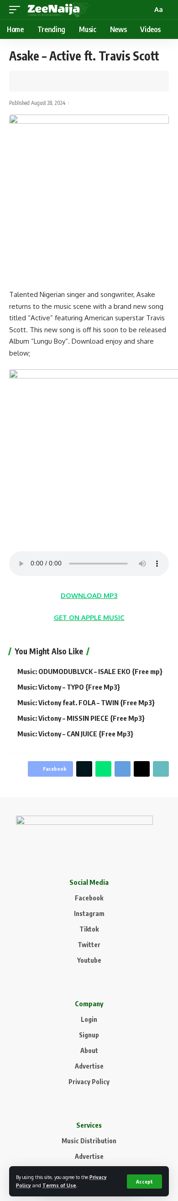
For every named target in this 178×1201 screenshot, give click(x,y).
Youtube (89, 960)
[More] (72, 81)
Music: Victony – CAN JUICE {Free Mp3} (75, 733)
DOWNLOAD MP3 (89, 595)
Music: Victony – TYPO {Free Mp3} (68, 687)
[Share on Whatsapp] (103, 769)
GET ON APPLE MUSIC (89, 617)
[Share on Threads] (142, 769)
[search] (144, 10)
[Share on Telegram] (123, 769)
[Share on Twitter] (43, 81)
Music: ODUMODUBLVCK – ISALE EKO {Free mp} (89, 671)
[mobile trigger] (17, 9)
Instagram (89, 913)
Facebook (89, 898)
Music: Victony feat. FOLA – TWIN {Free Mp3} (86, 702)
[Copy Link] (58, 81)
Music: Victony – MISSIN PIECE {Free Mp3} (81, 718)
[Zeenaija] (58, 9)
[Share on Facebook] (29, 81)
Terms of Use (59, 1185)
